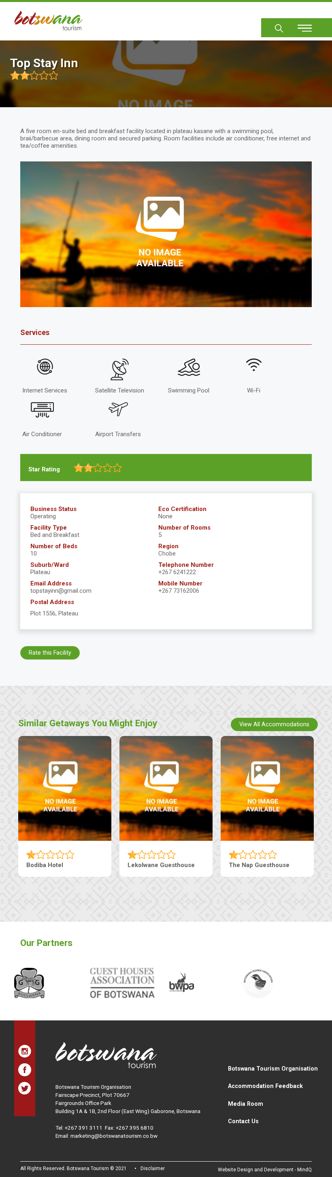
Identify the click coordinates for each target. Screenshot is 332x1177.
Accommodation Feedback (265, 1086)
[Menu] (300, 25)
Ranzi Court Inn (251, 865)
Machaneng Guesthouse (163, 865)
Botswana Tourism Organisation (273, 1068)
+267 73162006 (178, 590)
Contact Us (243, 1121)
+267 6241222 (177, 572)
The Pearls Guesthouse (60, 865)
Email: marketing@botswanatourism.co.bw (106, 1135)
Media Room (245, 1104)
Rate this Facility (50, 652)
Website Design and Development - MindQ (265, 1170)
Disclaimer (152, 1168)
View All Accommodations (274, 724)
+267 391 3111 (83, 1127)
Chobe (167, 553)
